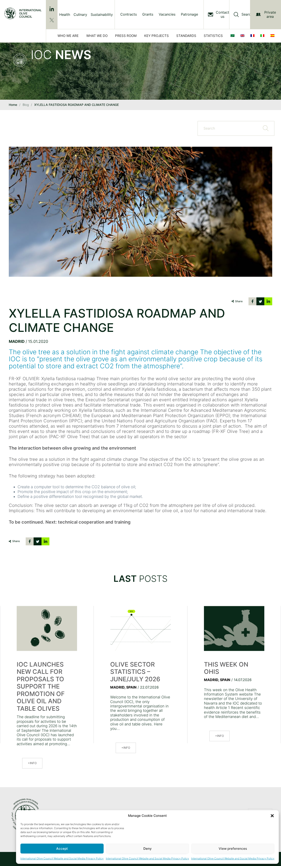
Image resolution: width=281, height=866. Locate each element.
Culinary (80, 14)
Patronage (189, 14)
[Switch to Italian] (263, 35)
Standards (186, 36)
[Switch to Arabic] (233, 35)
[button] (272, 816)
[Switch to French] (253, 35)
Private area (270, 14)
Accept (62, 848)
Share (239, 301)
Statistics (213, 36)
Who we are (68, 36)
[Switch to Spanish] (273, 35)
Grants (147, 14)
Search (247, 14)
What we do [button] (97, 36)
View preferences (233, 848)
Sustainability (102, 14)
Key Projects (156, 36)
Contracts (128, 14)
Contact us (222, 14)
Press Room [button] (126, 36)
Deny (147, 848)
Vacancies (167, 14)
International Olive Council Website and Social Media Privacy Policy (62, 858)
